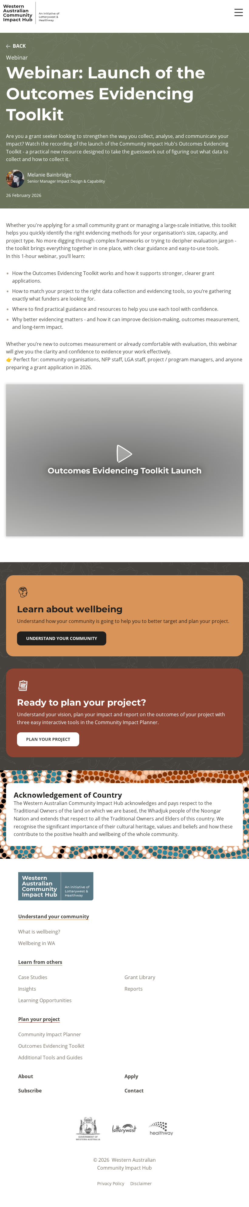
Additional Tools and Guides (50, 1057)
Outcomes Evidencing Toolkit (51, 1046)
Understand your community (61, 638)
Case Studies (32, 977)
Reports (133, 988)
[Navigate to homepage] (31, 13)
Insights (27, 988)
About (25, 1076)
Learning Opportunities (45, 1000)
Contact (134, 1090)
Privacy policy (110, 1183)
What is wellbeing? (39, 931)
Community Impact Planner (49, 1034)
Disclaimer (141, 1183)
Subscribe (30, 1090)
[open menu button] (238, 13)
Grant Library (139, 977)
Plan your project (48, 739)
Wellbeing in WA (36, 943)
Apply (131, 1076)
